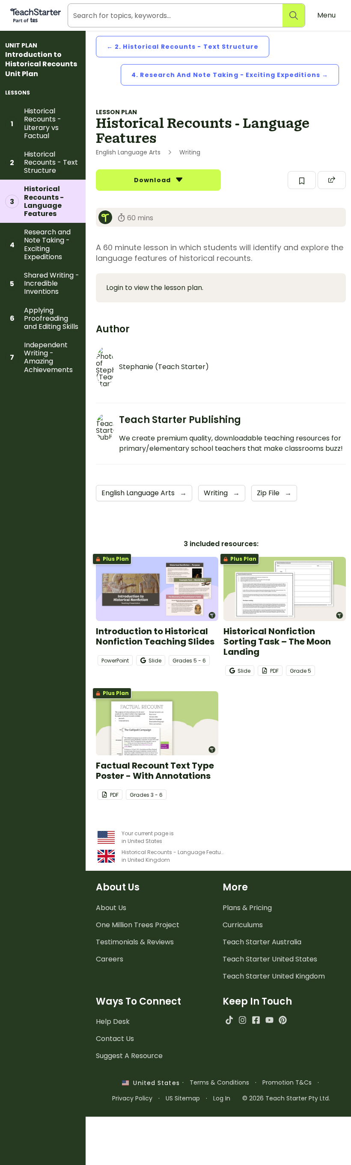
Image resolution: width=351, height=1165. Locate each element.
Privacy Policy (132, 1098)
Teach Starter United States (270, 959)
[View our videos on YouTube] (269, 1020)
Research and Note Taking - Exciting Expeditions (40, 244)
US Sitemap (183, 1098)
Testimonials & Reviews (135, 942)
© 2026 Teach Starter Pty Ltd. (286, 1098)
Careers (109, 959)
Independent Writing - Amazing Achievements (41, 357)
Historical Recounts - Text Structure (44, 162)
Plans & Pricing (247, 908)
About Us (111, 908)
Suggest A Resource (129, 1056)
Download (153, 180)
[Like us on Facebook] (255, 1020)
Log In (221, 1098)
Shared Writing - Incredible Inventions (44, 283)
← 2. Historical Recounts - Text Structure (183, 46)
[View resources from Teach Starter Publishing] (107, 217)
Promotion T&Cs (287, 1082)
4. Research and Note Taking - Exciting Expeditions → (229, 75)
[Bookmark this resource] (302, 180)
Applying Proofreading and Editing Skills (44, 318)
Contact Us (115, 1039)
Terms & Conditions (219, 1082)
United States (154, 1083)
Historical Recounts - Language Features (37, 201)
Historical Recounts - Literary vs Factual (36, 123)
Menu (326, 15)
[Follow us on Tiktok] (229, 1020)
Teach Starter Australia (262, 942)
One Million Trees (137, 925)
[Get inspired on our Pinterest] (282, 1020)
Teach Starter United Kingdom (274, 976)
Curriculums (243, 925)
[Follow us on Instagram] (242, 1020)
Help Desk (113, 1021)
